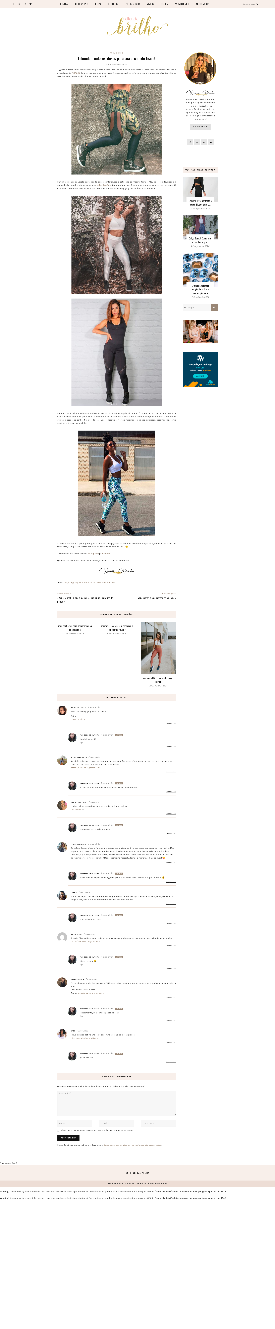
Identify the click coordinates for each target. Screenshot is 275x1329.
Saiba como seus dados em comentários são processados (132, 1145)
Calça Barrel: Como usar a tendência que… (200, 240)
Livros (151, 4)
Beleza (64, 4)
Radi (73, 1031)
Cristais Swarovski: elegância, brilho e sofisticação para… (200, 289)
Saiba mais (200, 126)
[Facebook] (14, 4)
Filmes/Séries (133, 4)
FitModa (83, 582)
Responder (171, 723)
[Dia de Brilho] (137, 26)
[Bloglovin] (30, 4)
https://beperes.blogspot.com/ (86, 941)
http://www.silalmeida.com (91, 993)
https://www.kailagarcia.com (85, 767)
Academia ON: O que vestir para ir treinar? (158, 679)
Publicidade (182, 4)
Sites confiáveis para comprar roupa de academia (74, 627)
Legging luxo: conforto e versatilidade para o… (200, 202)
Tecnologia (203, 4)
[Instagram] (25, 4)
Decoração (81, 4)
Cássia (74, 892)
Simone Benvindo (79, 802)
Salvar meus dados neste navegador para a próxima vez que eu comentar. (97, 1130)
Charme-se (76, 809)
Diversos (113, 4)
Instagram (93, 553)
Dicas (98, 4)
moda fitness (108, 582)
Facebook (105, 553)
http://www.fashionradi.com (85, 1038)
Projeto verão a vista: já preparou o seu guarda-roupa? (116, 627)
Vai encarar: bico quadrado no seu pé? (156, 598)
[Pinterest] (19, 4)
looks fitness (94, 582)
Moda (165, 4)
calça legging (71, 582)
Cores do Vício (78, 719)
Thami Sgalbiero (79, 844)
